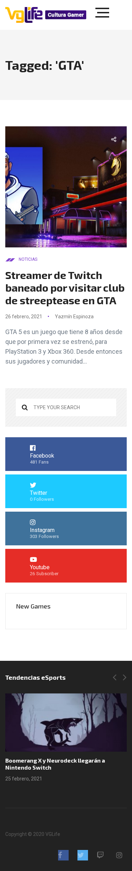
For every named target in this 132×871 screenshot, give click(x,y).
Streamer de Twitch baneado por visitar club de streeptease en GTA (65, 287)
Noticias (28, 259)
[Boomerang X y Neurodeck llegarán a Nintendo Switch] (66, 722)
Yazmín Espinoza (74, 316)
